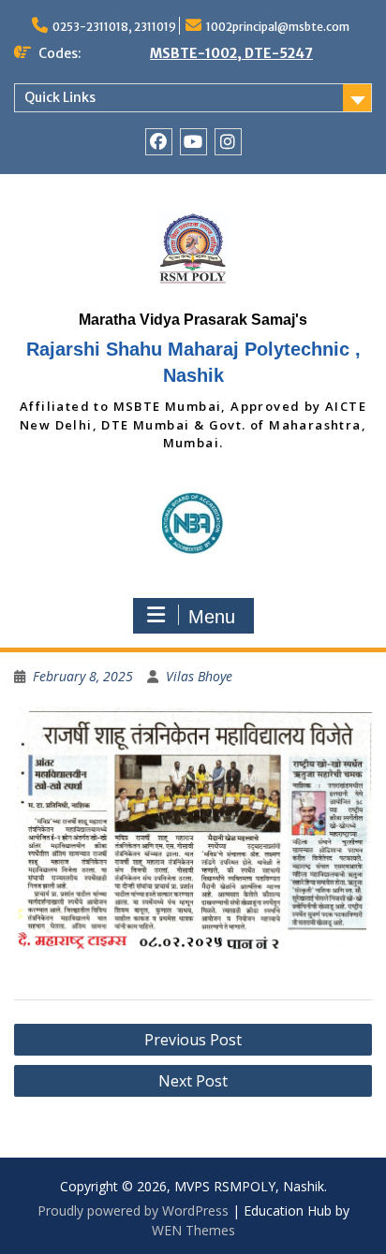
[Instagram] (228, 141)
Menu (211, 616)
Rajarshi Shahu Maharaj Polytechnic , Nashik (193, 362)
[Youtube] (193, 141)
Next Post (193, 1081)
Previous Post (193, 1039)
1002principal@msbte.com (277, 27)
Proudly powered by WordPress (133, 1210)
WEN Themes (193, 1230)
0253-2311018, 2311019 (114, 27)
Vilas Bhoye (199, 676)
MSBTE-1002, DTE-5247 (231, 53)
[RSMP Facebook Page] (158, 141)
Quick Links (60, 97)
